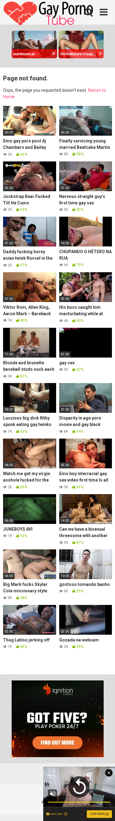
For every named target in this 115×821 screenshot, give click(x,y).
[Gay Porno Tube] (49, 14)
